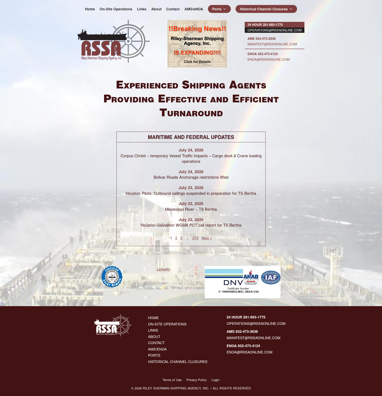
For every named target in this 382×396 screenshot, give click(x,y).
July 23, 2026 (191, 187)
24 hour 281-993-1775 (265, 24)
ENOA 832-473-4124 (263, 53)
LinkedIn (163, 269)
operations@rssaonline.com (275, 30)
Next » (207, 237)
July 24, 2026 (191, 150)
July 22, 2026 (191, 219)
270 (195, 237)
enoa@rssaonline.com (268, 59)
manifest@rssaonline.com (272, 44)
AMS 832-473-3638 (262, 38)
